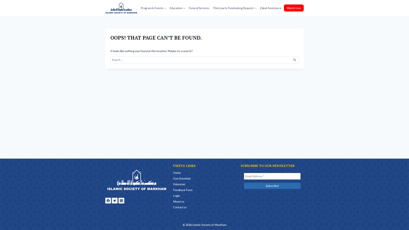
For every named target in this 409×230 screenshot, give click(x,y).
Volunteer (179, 184)
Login (176, 195)
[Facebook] (108, 200)
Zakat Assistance (270, 8)
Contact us (180, 207)
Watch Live (294, 8)
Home (177, 172)
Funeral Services (199, 8)
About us (178, 201)
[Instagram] (121, 200)
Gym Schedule (182, 178)
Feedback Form (182, 190)
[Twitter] (115, 200)
